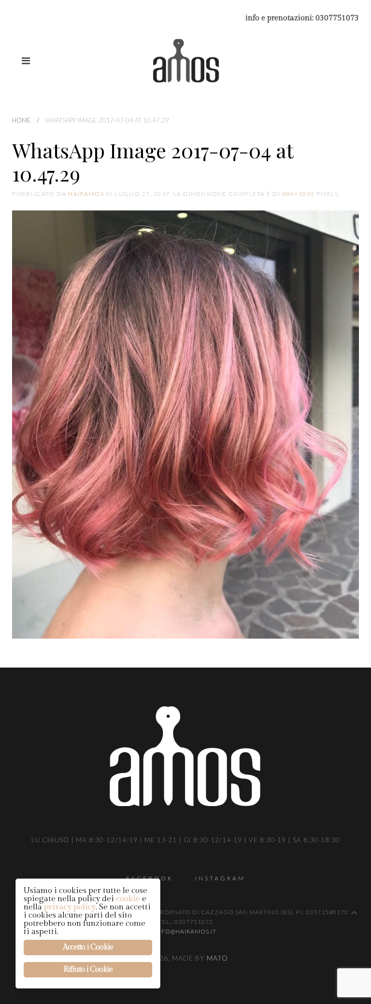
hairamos (86, 193)
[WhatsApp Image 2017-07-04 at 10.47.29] (185, 424)
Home (21, 120)
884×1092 (298, 193)
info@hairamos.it (185, 931)
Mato (217, 958)
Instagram (220, 878)
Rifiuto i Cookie (88, 969)
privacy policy (70, 907)
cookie (128, 899)
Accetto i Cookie (88, 947)
